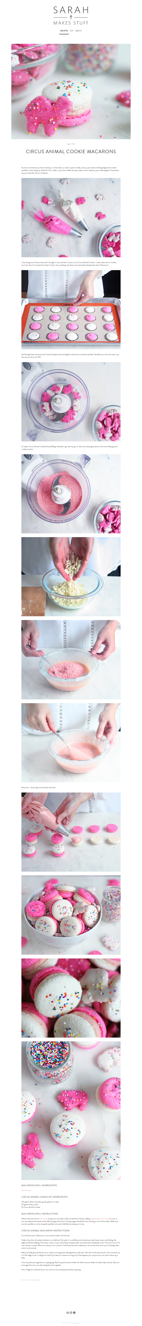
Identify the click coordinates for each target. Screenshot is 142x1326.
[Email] (68, 1313)
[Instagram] (71, 1313)
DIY (71, 30)
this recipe (43, 1218)
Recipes (64, 30)
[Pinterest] (74, 1312)
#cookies (33, 1279)
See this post (26, 1190)
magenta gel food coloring (100, 1218)
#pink (39, 1279)
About (79, 30)
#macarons (25, 1279)
